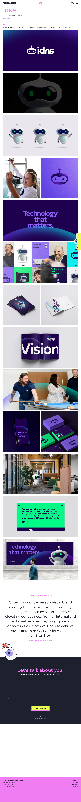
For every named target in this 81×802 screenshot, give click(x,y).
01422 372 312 (8, 784)
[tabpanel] (40, 620)
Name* (7, 683)
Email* (44, 683)
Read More (6, 18)
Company (8, 691)
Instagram (74, 782)
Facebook (74, 784)
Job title (7, 699)
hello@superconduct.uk (11, 786)
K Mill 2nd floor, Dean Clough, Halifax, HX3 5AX (13, 781)
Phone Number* (47, 691)
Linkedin (73, 780)
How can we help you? (48, 699)
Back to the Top (40, 718)
